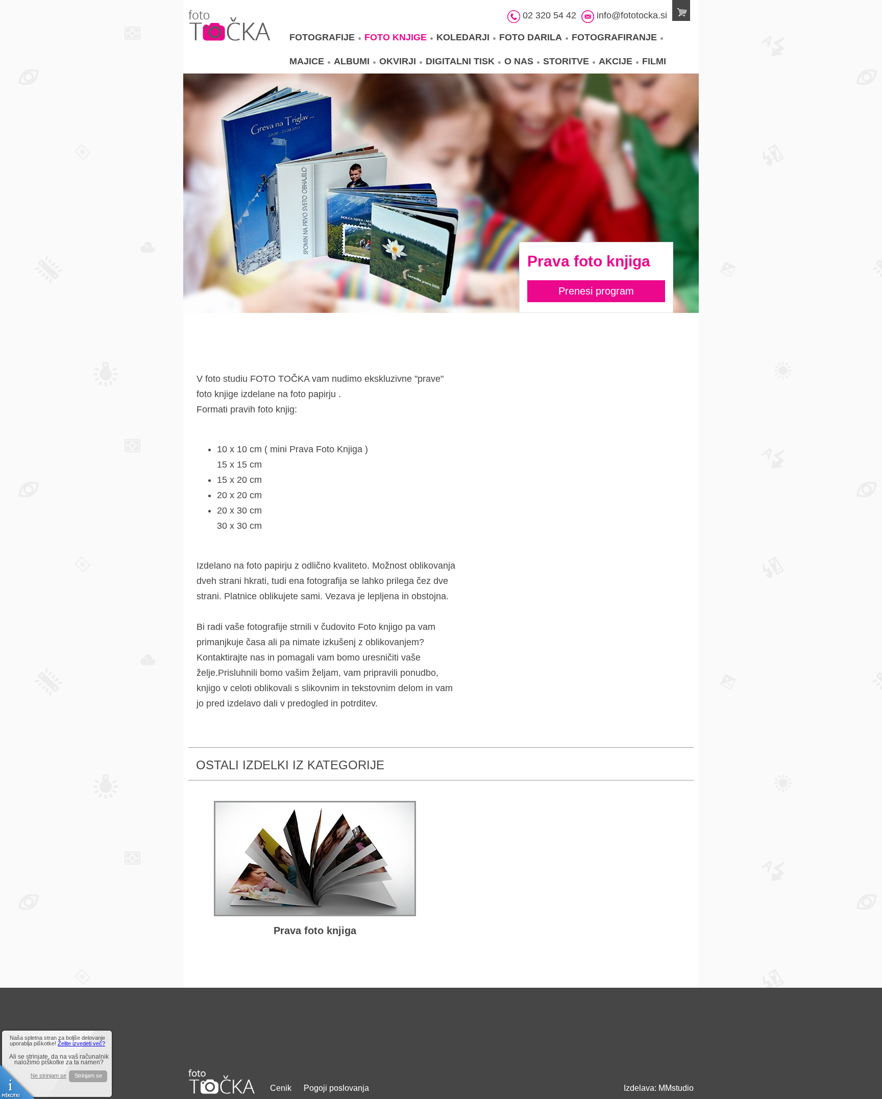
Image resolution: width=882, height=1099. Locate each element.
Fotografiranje (614, 37)
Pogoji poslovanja (336, 1088)
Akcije (615, 61)
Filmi (654, 61)
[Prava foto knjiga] (315, 858)
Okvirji (397, 61)
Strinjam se (88, 1075)
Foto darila (530, 37)
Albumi (352, 61)
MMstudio (676, 1088)
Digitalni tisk (460, 61)
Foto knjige (395, 37)
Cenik (280, 1088)
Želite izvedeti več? (81, 1043)
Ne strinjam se (48, 1076)
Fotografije (322, 37)
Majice (306, 61)
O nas (518, 61)
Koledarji (462, 37)
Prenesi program (596, 291)
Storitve (566, 61)
